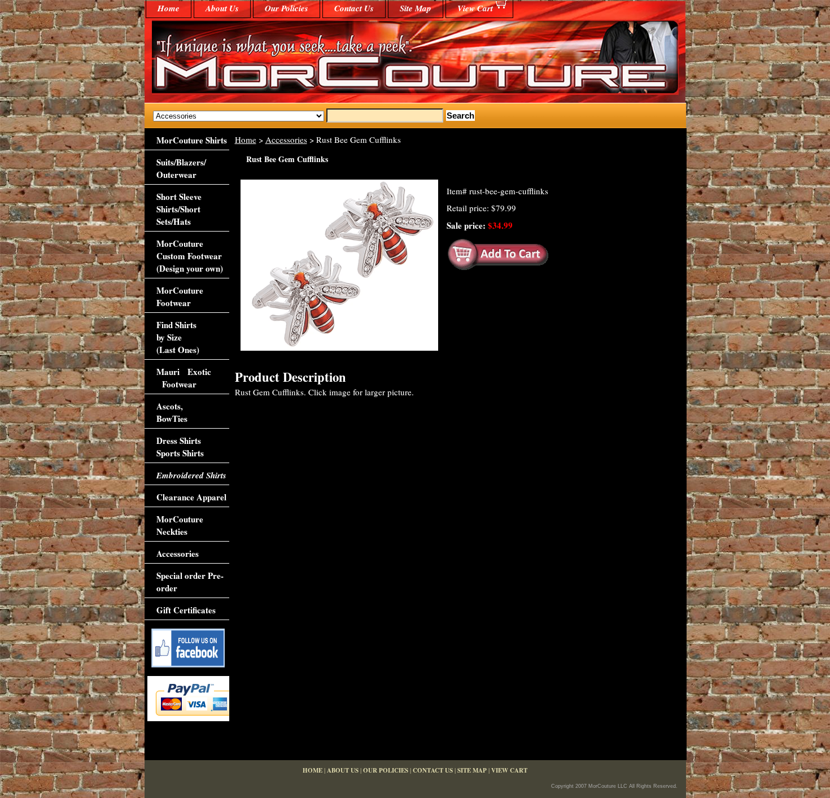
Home (245, 139)
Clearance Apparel (191, 497)
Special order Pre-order (190, 581)
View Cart (475, 8)
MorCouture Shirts (191, 140)
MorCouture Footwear (179, 296)
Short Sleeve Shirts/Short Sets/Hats (179, 209)
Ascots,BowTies (171, 412)
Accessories (286, 139)
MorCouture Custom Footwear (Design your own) (189, 255)
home (169, 8)
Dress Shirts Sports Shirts (180, 446)
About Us (222, 8)
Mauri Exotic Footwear (183, 377)
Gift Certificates (186, 610)
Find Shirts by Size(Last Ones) (177, 337)
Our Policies (286, 8)
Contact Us (354, 8)
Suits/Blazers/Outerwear (181, 168)
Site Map (415, 8)
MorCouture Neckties (179, 525)
